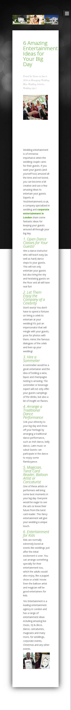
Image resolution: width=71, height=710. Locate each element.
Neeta (35, 76)
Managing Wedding (40, 80)
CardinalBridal (37, 695)
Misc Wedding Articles (33, 84)
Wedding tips (29, 88)
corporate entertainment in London (36, 213)
